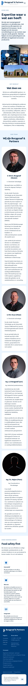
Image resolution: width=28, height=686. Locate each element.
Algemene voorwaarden (7, 672)
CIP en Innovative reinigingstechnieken (12, 661)
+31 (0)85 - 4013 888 (16, 638)
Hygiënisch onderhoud (8, 667)
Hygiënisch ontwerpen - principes (11, 653)
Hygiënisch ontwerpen (8, 657)
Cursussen (5, 638)
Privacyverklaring (17, 672)
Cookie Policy (7, 681)
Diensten (5, 640)
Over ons (5, 642)
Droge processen (7, 663)
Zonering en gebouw (8, 659)
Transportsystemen (8, 665)
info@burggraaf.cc (15, 640)
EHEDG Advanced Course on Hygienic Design (14, 655)
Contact (5, 644)
